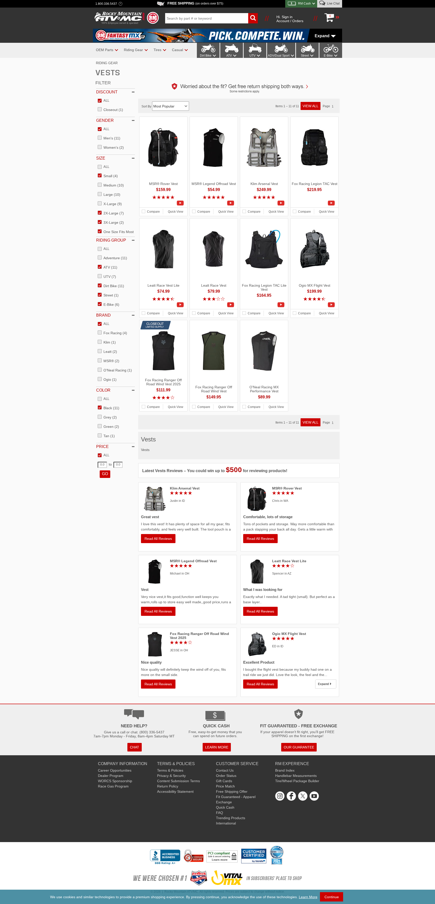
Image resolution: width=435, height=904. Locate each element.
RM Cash (304, 3)
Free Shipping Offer (231, 791)
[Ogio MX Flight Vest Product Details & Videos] (314, 305)
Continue (331, 897)
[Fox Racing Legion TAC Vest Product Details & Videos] (314, 203)
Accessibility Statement (175, 791)
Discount (107, 92)
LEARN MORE (216, 747)
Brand (103, 315)
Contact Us (225, 770)
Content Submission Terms (178, 781)
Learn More (308, 897)
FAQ (219, 813)
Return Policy (167, 786)
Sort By (146, 106)
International (226, 823)
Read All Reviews (158, 539)
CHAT (134, 747)
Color (103, 390)
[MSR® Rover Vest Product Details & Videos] (163, 203)
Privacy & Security (171, 776)
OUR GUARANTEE (299, 747)
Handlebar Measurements (296, 776)
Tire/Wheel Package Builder (297, 781)
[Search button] (253, 18)
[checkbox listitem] (103, 101)
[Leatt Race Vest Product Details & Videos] (214, 305)
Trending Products (230, 818)
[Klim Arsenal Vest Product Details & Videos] (264, 203)
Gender (105, 120)
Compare (153, 211)
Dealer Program (110, 776)
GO (105, 474)
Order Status (226, 776)
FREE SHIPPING (195, 3)
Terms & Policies (170, 770)
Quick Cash (225, 807)
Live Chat (333, 3)
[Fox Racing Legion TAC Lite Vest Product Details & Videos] (264, 305)
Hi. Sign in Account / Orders (289, 19)
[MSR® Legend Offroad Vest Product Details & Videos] (214, 203)
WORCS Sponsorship (115, 781)
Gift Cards (224, 781)
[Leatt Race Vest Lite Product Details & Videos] (163, 305)
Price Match (225, 786)
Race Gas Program (113, 786)
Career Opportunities (114, 770)
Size (100, 158)
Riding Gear (107, 63)
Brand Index (285, 770)
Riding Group (111, 240)
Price (102, 446)
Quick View (175, 211)
